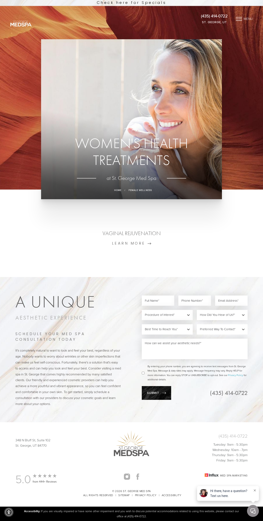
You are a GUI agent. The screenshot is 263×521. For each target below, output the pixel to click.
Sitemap (124, 495)
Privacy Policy (235, 375)
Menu (248, 18)
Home (117, 190)
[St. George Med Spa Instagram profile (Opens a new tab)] (127, 476)
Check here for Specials (131, 3)
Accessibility (171, 495)
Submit (153, 393)
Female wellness (140, 190)
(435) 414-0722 (214, 16)
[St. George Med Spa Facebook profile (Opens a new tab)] (137, 476)
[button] (9, 512)
